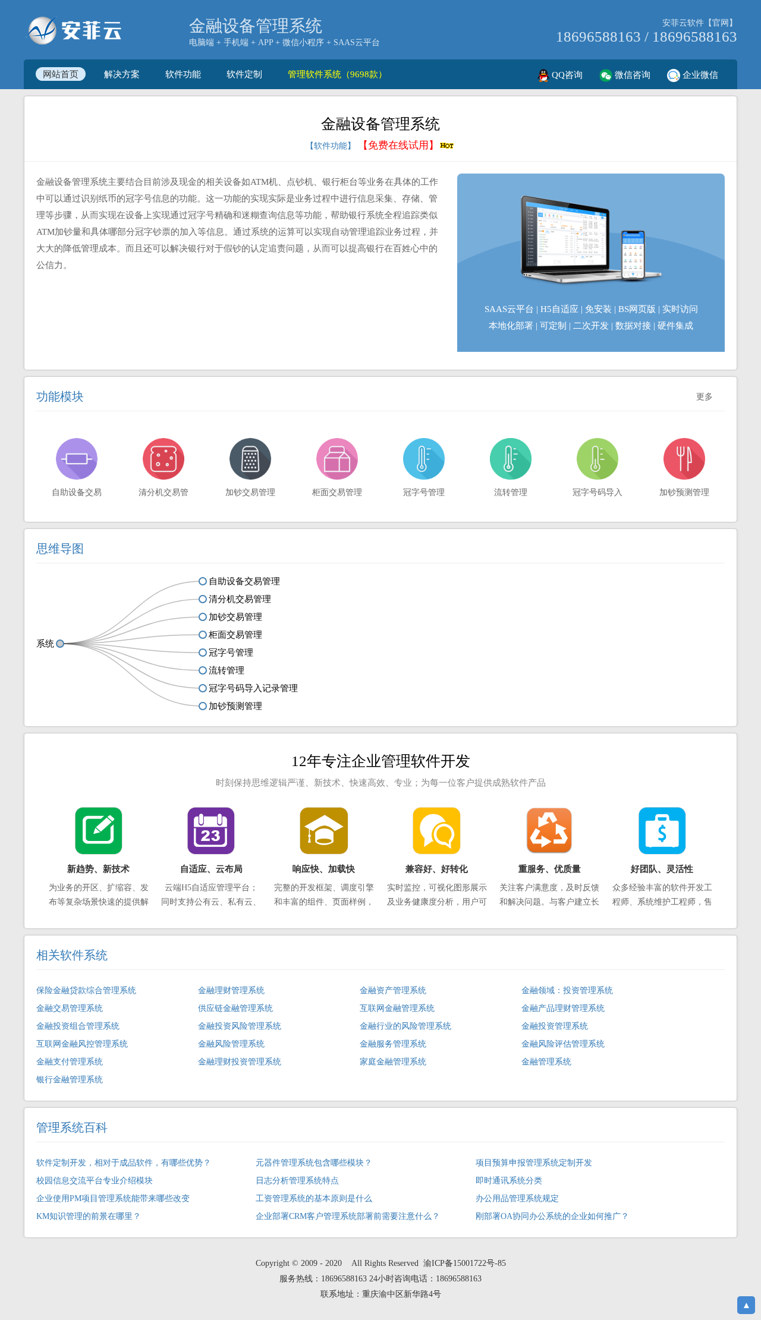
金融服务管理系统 (393, 1043)
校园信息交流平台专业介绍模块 (94, 1180)
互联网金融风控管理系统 (82, 1043)
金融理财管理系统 (231, 990)
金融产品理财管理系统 (563, 1008)
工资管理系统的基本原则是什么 (314, 1198)
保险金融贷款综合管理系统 (86, 990)
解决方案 (122, 74)
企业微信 (699, 75)
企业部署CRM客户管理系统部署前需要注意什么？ (348, 1216)
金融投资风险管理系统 (239, 1026)
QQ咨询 (566, 75)
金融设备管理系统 (255, 26)
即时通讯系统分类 (509, 1180)
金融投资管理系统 (554, 1026)
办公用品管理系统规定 (517, 1198)
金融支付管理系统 (69, 1061)
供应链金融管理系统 (235, 1008)
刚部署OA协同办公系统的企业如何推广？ (552, 1216)
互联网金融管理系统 (397, 1008)
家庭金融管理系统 (393, 1061)
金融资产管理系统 (393, 990)
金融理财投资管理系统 (239, 1061)
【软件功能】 (331, 145)
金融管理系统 (546, 1061)
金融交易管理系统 (69, 1008)
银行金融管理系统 (69, 1079)
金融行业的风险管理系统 (405, 1026)
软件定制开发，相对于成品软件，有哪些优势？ (123, 1162)
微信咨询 (631, 75)
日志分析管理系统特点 (297, 1180)
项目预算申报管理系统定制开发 (534, 1162)
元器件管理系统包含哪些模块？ (314, 1162)
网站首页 (60, 74)
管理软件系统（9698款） (337, 74)
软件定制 (244, 74)
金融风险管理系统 (231, 1043)
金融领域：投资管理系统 (567, 990)
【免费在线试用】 (398, 145)
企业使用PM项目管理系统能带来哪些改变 (113, 1198)
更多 (704, 396)
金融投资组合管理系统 (78, 1026)
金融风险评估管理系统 (563, 1043)
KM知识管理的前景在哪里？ (88, 1216)
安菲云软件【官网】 (699, 22)
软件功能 (183, 74)
